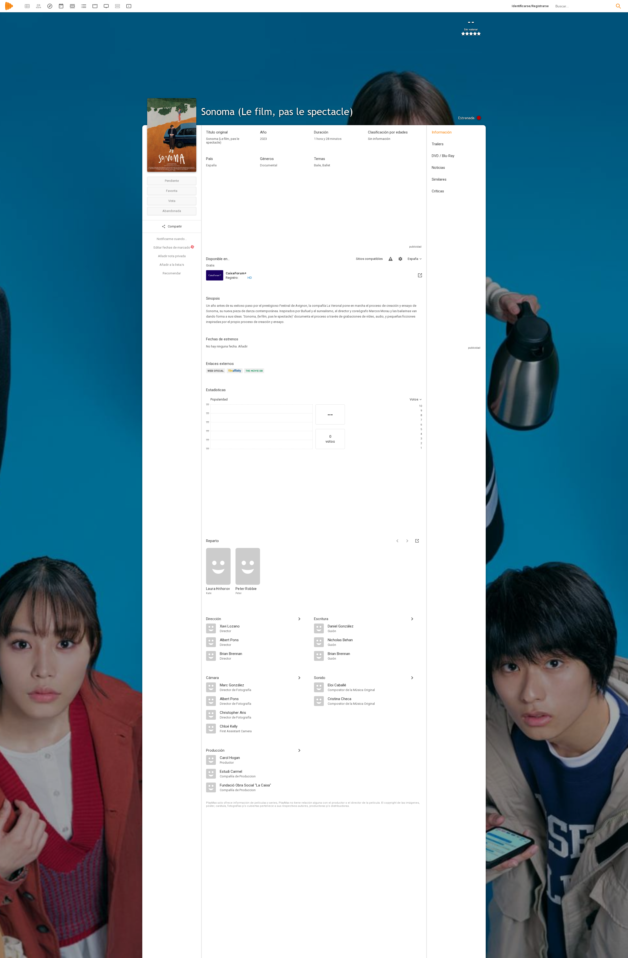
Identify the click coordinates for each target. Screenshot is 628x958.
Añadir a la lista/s (171, 264)
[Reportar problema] (390, 259)
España (211, 165)
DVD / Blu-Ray (443, 156)
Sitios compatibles (369, 259)
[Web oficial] (216, 373)
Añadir (243, 346)
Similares (439, 179)
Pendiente (172, 181)
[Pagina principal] (9, 9)
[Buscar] (618, 6)
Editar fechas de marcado (174, 247)
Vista (171, 201)
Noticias (438, 167)
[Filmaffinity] (235, 373)
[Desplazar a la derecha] (407, 541)
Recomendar (172, 273)
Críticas (438, 191)
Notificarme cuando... (172, 239)
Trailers (438, 144)
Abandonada (171, 211)
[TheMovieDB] (255, 373)
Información (442, 132)
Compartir (174, 226)
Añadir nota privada (172, 256)
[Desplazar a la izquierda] (397, 541)
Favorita (171, 191)
